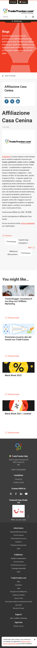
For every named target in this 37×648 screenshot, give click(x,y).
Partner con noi (18, 626)
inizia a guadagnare (28, 223)
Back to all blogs (10, 76)
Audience (18, 542)
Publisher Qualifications (18, 558)
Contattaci (18, 585)
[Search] (26, 17)
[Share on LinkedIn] (18, 101)
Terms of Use (18, 598)
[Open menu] (33, 17)
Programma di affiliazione (18, 591)
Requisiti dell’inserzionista (18, 532)
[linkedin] (21, 494)
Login (18, 548)
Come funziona (18, 535)
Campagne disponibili (18, 568)
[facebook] (16, 494)
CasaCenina (6, 157)
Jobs (18, 588)
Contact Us (18, 479)
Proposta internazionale (18, 545)
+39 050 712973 (18, 482)
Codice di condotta (19, 595)
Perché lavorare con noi (18, 538)
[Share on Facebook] (7, 101)
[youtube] (26, 494)
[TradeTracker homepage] (18, 11)
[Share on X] (12, 101)
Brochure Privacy (18, 608)
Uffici (18, 582)
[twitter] (11, 494)
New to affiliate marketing (18, 618)
